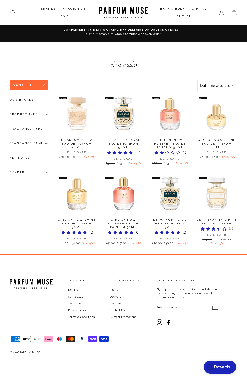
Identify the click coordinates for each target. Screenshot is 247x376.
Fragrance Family (28, 143)
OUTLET (184, 16)
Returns (115, 303)
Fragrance (74, 8)
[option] (123, 33)
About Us (74, 303)
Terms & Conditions (81, 316)
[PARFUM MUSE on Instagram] (159, 322)
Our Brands (22, 99)
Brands (48, 8)
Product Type (24, 114)
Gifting (199, 8)
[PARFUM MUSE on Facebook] (169, 322)
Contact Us (117, 310)
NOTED (73, 290)
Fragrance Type (26, 128)
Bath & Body (172, 8)
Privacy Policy (77, 310)
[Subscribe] (215, 308)
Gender (17, 172)
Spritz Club (75, 296)
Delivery (115, 296)
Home (63, 16)
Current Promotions (123, 316)
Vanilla (22, 85)
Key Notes (20, 157)
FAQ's (114, 290)
